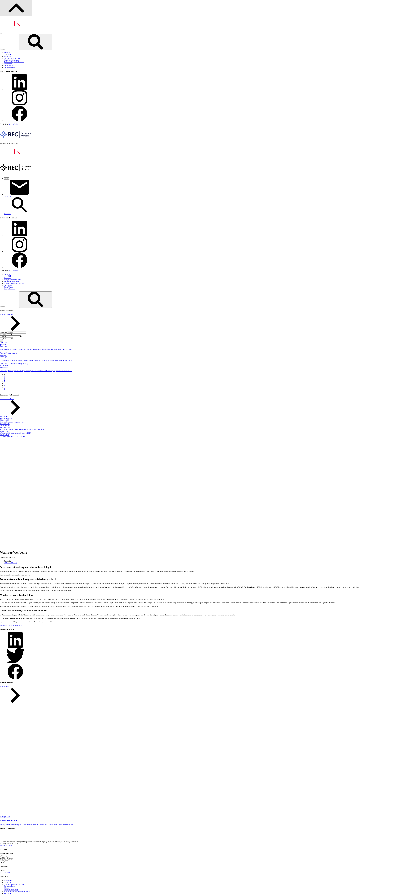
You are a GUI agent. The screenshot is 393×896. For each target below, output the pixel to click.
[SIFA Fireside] (17, 840)
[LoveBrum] (5, 840)
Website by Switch (6, 845)
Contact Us (7, 882)
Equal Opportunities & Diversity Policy (17, 891)
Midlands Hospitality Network (14, 62)
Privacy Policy (9, 880)
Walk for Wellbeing (10, 563)
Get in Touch (8, 65)
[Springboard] (48, 840)
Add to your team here (11, 60)
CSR (9, 54)
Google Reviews (9, 67)
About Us (7, 52)
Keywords (3, 332)
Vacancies (7, 56)
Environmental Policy (11, 890)
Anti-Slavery (8, 893)
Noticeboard (8, 64)
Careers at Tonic (9, 886)
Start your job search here (12, 58)
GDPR (6, 888)
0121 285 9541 (14, 124)
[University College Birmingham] (66, 840)
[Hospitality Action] (31, 840)
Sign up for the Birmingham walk (11, 625)
